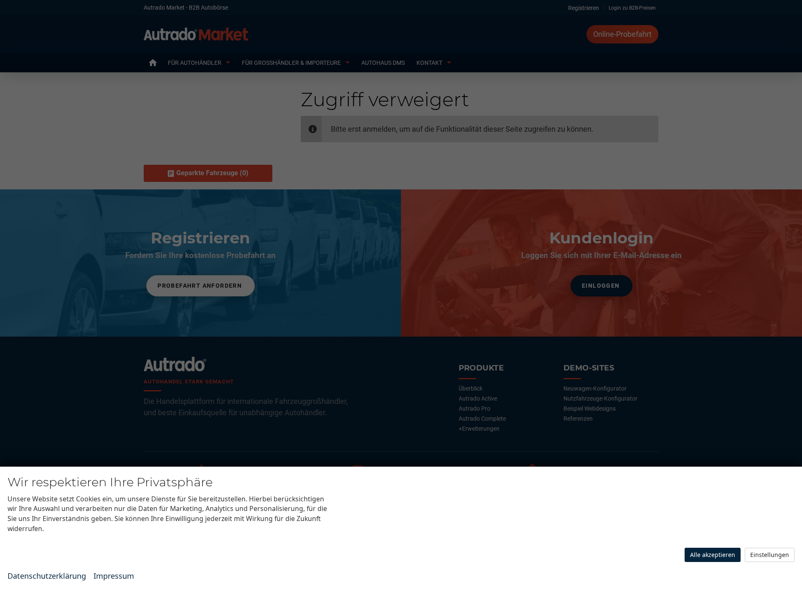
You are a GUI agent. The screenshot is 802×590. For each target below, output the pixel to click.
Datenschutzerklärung (47, 576)
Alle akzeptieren (712, 555)
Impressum (114, 576)
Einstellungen (769, 555)
